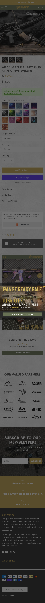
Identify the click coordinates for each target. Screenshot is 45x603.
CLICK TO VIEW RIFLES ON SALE (22, 314)
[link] (22, 298)
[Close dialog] (44, 286)
